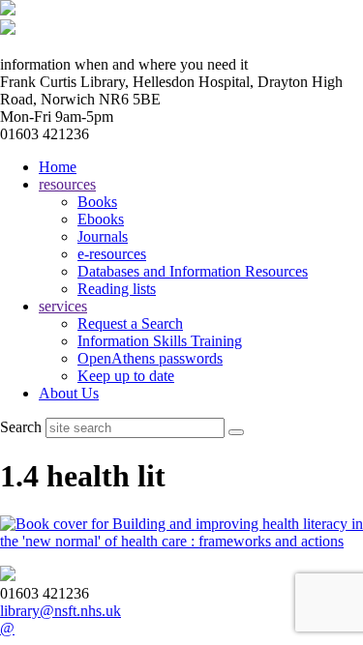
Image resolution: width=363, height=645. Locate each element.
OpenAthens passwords (150, 358)
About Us (69, 393)
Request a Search (130, 323)
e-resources (111, 254)
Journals (102, 236)
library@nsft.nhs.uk (60, 610)
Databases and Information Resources (192, 271)
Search (21, 427)
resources (67, 184)
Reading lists (116, 288)
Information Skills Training (159, 341)
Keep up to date (125, 375)
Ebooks (100, 219)
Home (57, 167)
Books (97, 201)
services (63, 306)
